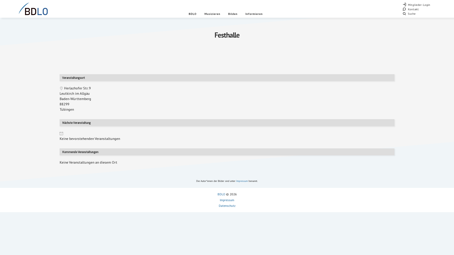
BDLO (221, 194)
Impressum (242, 181)
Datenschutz (227, 206)
